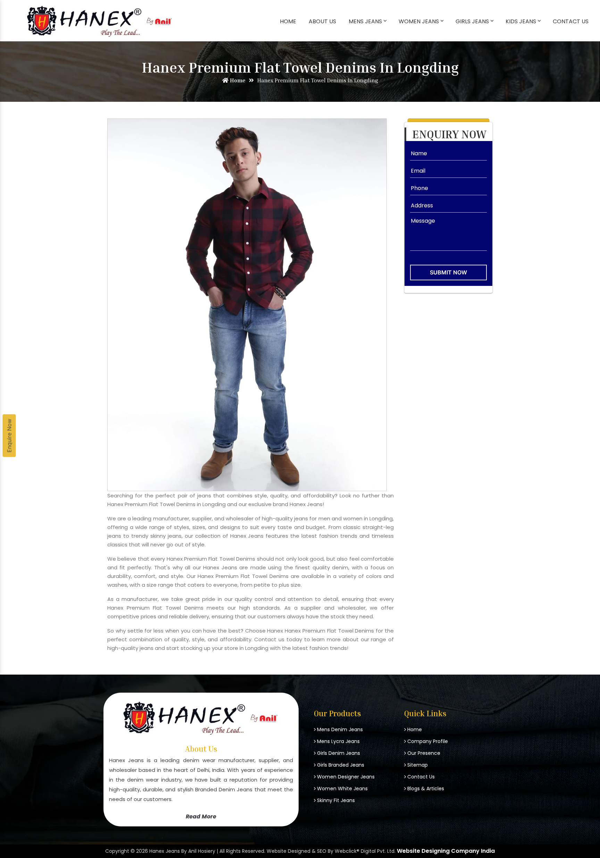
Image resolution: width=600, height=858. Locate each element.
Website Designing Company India (446, 851)
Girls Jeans (472, 21)
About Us (322, 21)
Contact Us (571, 21)
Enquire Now (9, 436)
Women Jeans (419, 21)
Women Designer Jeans (345, 776)
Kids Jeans (521, 21)
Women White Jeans (342, 788)
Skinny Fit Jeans (335, 800)
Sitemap (417, 764)
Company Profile (427, 741)
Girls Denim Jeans (338, 753)
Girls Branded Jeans (340, 764)
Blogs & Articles (425, 788)
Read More (201, 816)
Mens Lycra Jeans (338, 741)
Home (288, 21)
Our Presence (423, 753)
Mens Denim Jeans (339, 729)
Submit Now (448, 272)
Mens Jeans (365, 21)
